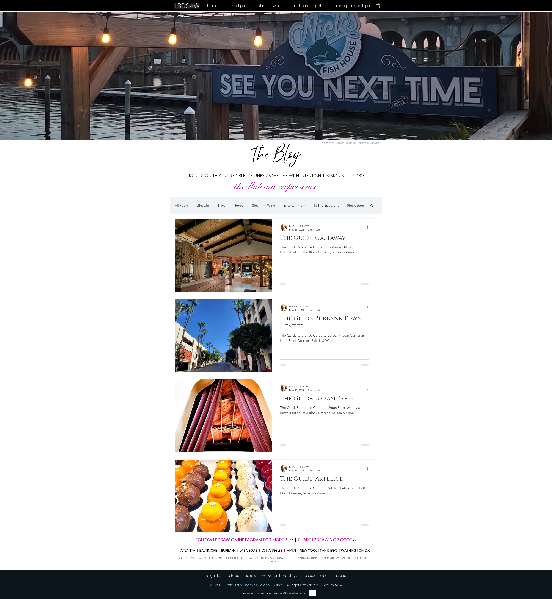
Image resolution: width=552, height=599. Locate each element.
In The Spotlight (326, 205)
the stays (289, 575)
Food (239, 205)
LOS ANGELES (272, 550)
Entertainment (294, 205)
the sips (250, 575)
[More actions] (368, 227)
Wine (271, 205)
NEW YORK (308, 550)
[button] (378, 5)
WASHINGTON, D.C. (356, 550)
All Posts (181, 205)
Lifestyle (202, 205)
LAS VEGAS (248, 550)
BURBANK (228, 550)
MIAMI (291, 550)
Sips (255, 205)
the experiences (315, 575)
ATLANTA (187, 550)
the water (269, 575)
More (351, 205)
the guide (212, 575)
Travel (222, 205)
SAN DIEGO (329, 550)
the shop (341, 575)
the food (231, 575)
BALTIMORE (208, 550)
